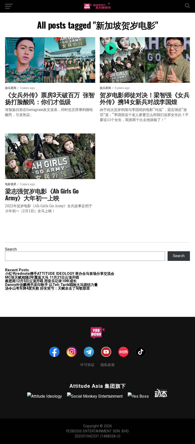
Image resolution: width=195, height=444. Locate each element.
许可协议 (87, 364)
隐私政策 (108, 364)
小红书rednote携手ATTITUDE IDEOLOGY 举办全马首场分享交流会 (59, 274)
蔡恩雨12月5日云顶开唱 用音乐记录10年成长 (41, 281)
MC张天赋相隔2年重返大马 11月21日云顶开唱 (42, 277)
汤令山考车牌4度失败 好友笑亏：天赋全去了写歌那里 (47, 288)
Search (11, 249)
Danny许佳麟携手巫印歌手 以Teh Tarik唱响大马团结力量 (51, 285)
